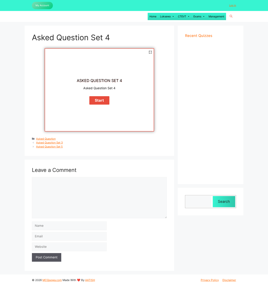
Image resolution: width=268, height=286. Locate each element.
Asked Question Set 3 (49, 142)
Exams (197, 16)
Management (216, 16)
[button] (231, 16)
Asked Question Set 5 (49, 146)
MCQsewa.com (52, 280)
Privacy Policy (210, 280)
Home (152, 16)
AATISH (90, 280)
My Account (42, 5)
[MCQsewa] (35, 16)
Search (224, 201)
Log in (232, 5)
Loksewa (165, 16)
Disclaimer (229, 280)
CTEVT (182, 16)
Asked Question (46, 138)
